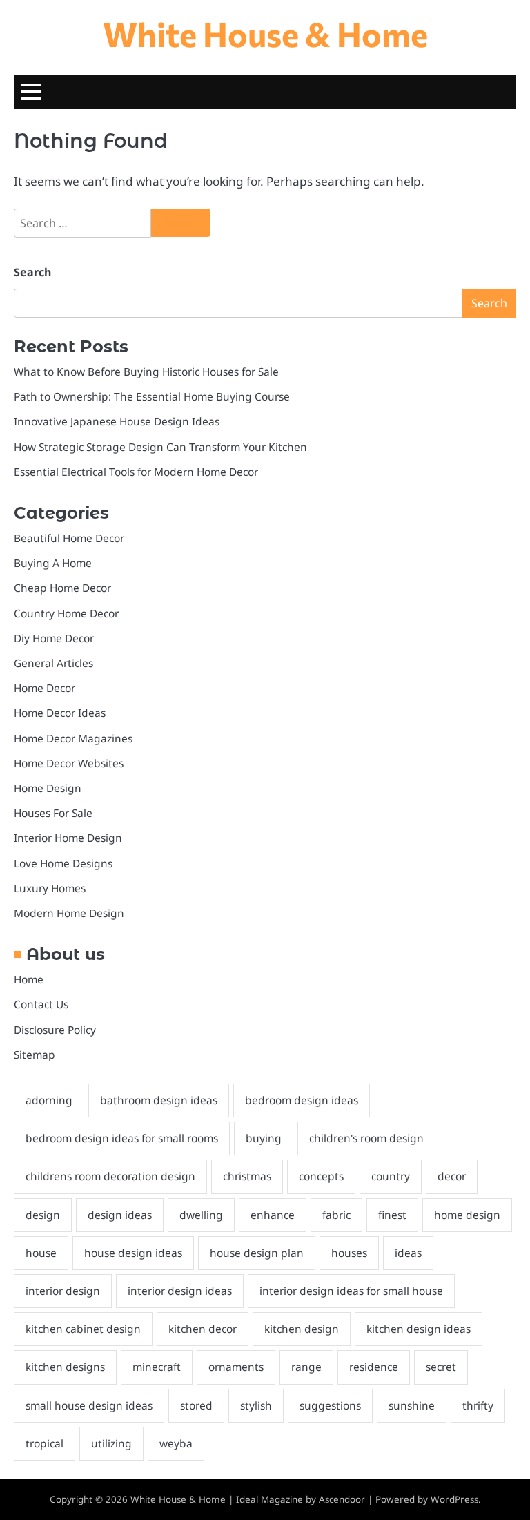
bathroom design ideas (158, 1100)
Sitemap (34, 1054)
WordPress (454, 1499)
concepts (321, 1176)
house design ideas (133, 1252)
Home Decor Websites (69, 763)
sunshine (412, 1405)
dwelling (201, 1214)
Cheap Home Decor (62, 587)
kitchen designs (65, 1366)
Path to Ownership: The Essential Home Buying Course (152, 396)
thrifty (477, 1405)
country (390, 1176)
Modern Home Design (69, 913)
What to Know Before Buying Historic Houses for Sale (146, 371)
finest (392, 1214)
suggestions (330, 1405)
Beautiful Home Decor (69, 538)
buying (264, 1138)
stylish (256, 1405)
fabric (336, 1214)
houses (349, 1252)
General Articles (53, 663)
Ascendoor (342, 1499)
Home (28, 979)
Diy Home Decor (54, 638)
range (306, 1366)
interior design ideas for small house (351, 1290)
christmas (247, 1176)
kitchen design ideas (418, 1328)
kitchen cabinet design (83, 1328)
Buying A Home (53, 562)
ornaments (236, 1366)
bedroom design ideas (301, 1100)
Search (32, 272)
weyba (176, 1443)
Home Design (47, 788)
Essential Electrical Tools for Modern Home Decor (136, 471)
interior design (63, 1290)
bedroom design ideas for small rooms (122, 1138)
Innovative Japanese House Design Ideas (116, 421)
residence (373, 1366)
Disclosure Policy (55, 1029)
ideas (408, 1252)
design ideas (120, 1214)
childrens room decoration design (110, 1176)
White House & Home (265, 33)
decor (452, 1176)
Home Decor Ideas (60, 712)
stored (196, 1405)
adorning (49, 1100)
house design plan (257, 1252)
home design (467, 1214)
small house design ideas (89, 1405)
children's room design (366, 1138)
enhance (273, 1214)
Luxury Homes (50, 888)
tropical (44, 1443)
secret (441, 1366)
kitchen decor (202, 1328)
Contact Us (41, 1004)
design (43, 1214)
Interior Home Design (68, 837)
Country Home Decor (66, 613)
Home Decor (44, 687)
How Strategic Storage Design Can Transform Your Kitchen (160, 446)
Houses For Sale (53, 812)
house (41, 1252)
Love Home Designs (63, 863)
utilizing (111, 1443)
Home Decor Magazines (73, 738)
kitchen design (301, 1328)
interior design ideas (180, 1290)
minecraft (156, 1366)
